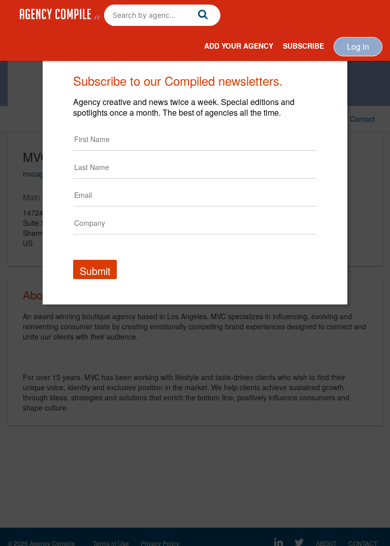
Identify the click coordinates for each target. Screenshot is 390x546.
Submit (95, 270)
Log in (358, 46)
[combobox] (162, 15)
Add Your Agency (238, 46)
